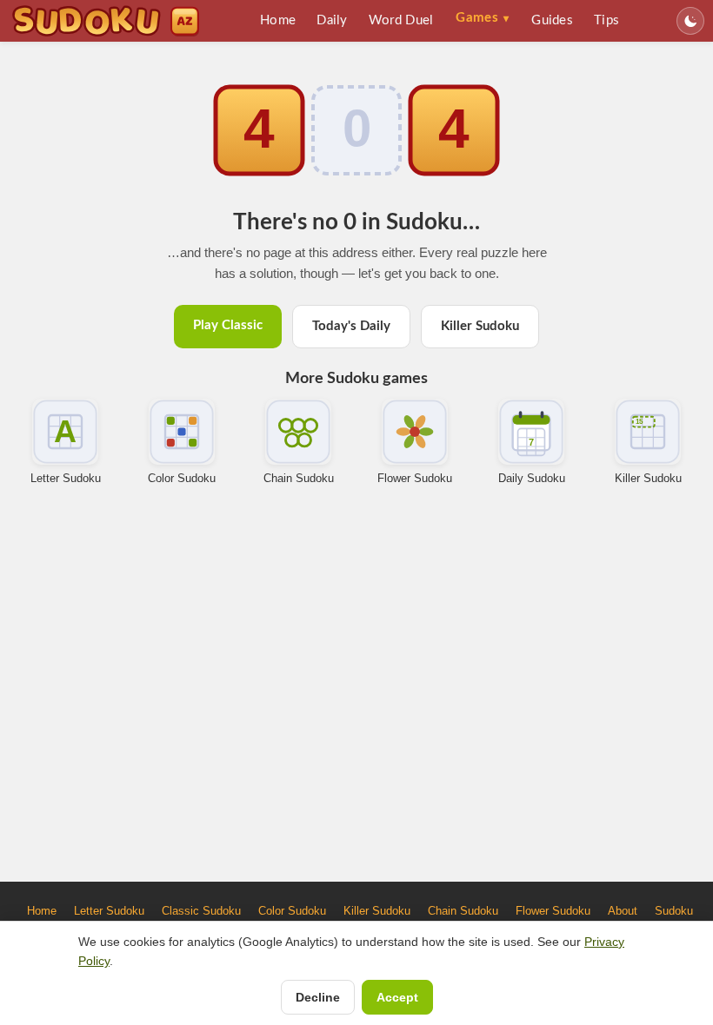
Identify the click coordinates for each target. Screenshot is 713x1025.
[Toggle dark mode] (690, 21)
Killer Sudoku (480, 326)
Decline (318, 997)
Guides (552, 20)
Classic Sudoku (201, 910)
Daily (332, 20)
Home (278, 20)
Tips (606, 20)
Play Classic (228, 325)
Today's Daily (351, 326)
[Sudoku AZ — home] (106, 21)
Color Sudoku (182, 478)
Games (482, 17)
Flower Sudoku (414, 478)
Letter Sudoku (65, 478)
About (622, 910)
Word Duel (401, 20)
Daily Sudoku (531, 478)
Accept (397, 997)
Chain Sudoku (298, 478)
